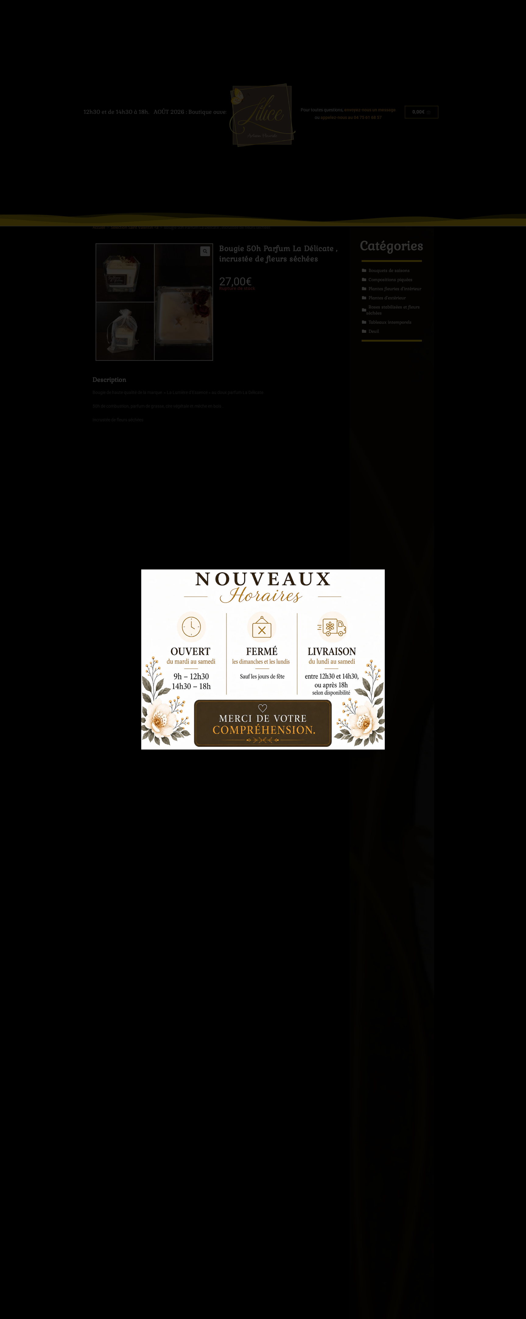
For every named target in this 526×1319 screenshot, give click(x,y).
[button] (376, 578)
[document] (263, 659)
